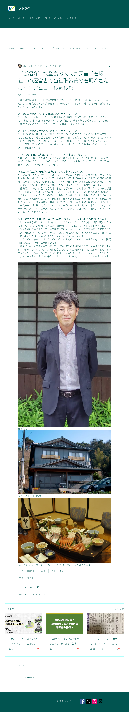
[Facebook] (82, 701)
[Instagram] (94, 701)
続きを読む (99, 48)
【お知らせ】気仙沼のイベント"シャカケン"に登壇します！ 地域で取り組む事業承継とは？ (23, 642)
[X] (88, 701)
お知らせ (22, 48)
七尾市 (52, 571)
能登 (21, 571)
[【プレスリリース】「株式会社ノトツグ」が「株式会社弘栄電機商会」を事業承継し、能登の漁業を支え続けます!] (105, 623)
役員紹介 (29, 578)
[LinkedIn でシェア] (31, 587)
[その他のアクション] (109, 65)
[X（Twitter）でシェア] (25, 587)
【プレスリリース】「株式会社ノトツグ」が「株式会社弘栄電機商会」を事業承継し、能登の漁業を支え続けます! (105, 642)
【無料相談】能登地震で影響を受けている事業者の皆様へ (64, 641)
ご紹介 (87, 48)
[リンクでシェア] (37, 587)
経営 (61, 571)
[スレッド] (100, 701)
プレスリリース (58, 48)
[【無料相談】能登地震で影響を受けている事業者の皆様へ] (64, 623)
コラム (34, 48)
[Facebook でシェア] (19, 587)
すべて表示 (119, 609)
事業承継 (30, 571)
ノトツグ (24, 8)
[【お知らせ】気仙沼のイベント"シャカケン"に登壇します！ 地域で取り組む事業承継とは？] (23, 623)
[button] (120, 49)
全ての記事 (9, 48)
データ (44, 48)
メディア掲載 (74, 48)
